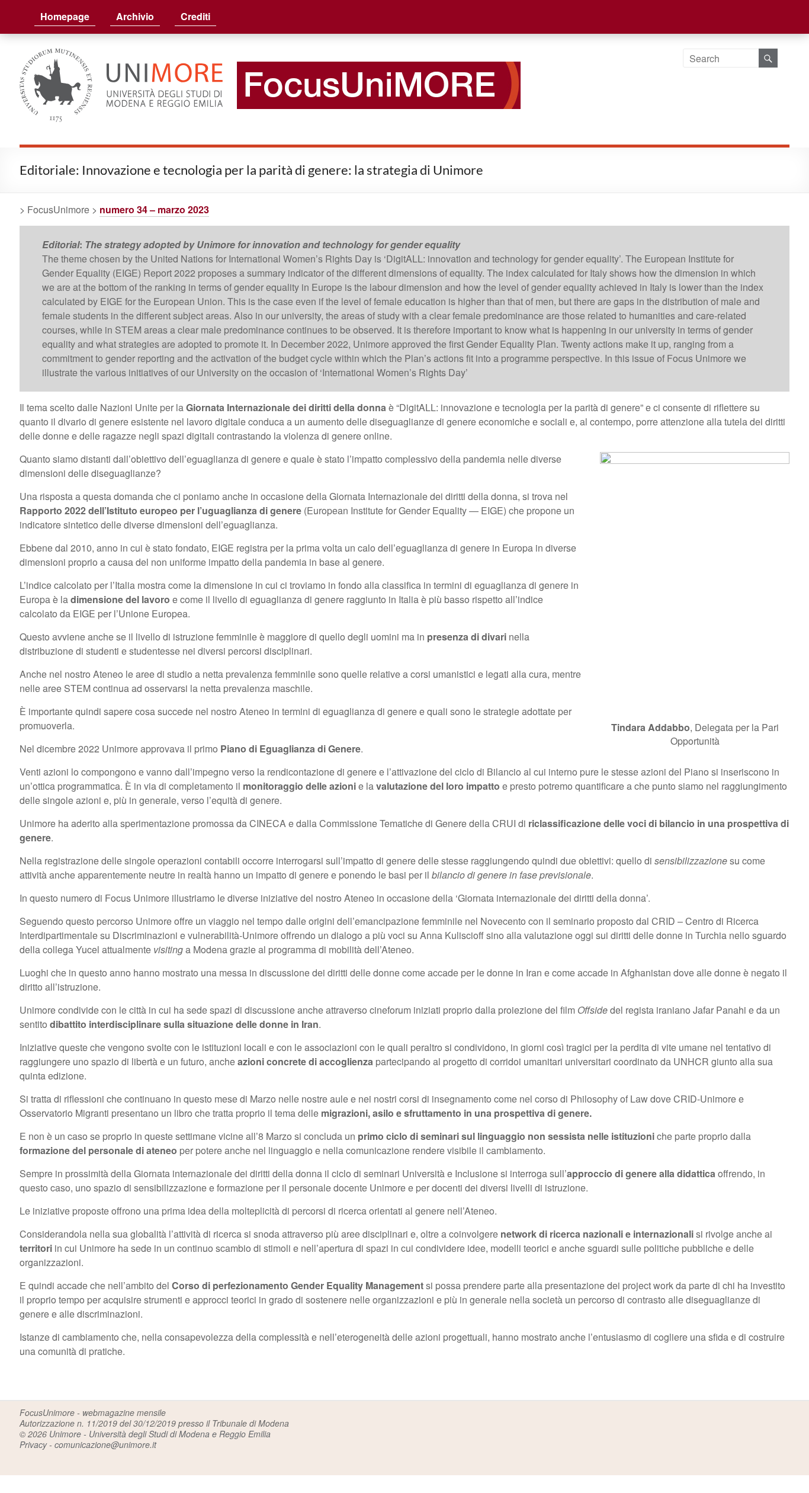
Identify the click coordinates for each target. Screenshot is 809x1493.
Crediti (195, 16)
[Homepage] (373, 55)
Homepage (64, 16)
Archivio (135, 16)
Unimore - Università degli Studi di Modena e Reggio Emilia (160, 1434)
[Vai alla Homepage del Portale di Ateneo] (122, 55)
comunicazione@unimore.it (105, 1444)
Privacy (33, 1444)
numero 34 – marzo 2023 (154, 209)
